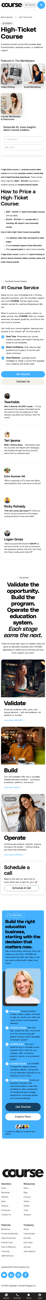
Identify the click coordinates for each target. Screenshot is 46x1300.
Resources (15, 1011)
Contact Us (23, 381)
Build (3, 1201)
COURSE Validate (18, 1028)
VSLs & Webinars (8, 1247)
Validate (4, 1197)
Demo (26, 1188)
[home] (12, 5)
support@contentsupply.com (15, 1267)
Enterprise (5, 1210)
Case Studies (29, 1234)
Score (3, 1188)
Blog (25, 1193)
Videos (26, 1201)
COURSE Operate (18, 1064)
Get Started (23, 374)
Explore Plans (23, 1117)
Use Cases (28, 1243)
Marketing (5, 1229)
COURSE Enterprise (19, 1080)
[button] (41, 5)
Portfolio (27, 1238)
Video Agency (29, 1251)
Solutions (6, 1184)
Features (6, 1225)
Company (29, 1225)
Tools (26, 1210)
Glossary (27, 1215)
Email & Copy (7, 1243)
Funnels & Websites (9, 1234)
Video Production (8, 1238)
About (26, 1229)
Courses (27, 1197)
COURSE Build (17, 1044)
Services (27, 1247)
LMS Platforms (7, 1256)
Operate (4, 1206)
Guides (27, 1206)
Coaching (5, 1251)
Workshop (5, 1193)
